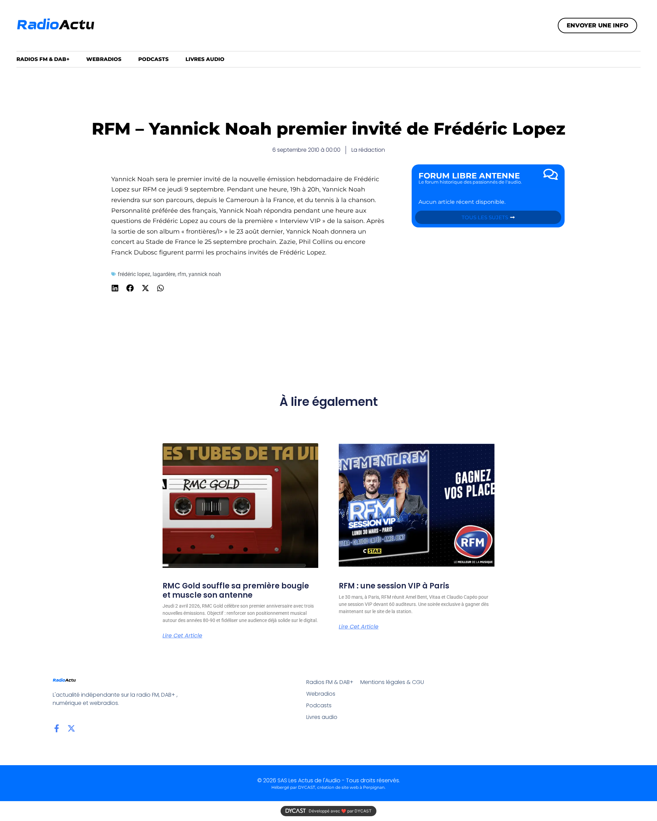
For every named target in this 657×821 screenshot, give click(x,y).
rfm (182, 274)
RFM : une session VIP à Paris (394, 586)
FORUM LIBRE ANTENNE (469, 176)
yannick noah (205, 274)
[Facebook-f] (57, 728)
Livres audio (204, 59)
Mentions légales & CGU (392, 682)
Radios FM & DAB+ (42, 59)
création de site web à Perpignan (351, 787)
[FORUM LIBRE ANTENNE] (550, 174)
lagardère (164, 274)
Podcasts (153, 59)
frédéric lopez (134, 274)
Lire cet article (182, 635)
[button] (115, 288)
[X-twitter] (71, 728)
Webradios (103, 59)
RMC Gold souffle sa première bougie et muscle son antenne (236, 590)
